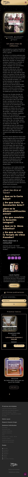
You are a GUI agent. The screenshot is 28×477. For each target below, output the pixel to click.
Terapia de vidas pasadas (8, 442)
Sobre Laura (6, 419)
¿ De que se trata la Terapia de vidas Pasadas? (14, 234)
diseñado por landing (14, 472)
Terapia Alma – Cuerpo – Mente (9, 436)
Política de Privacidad (14, 469)
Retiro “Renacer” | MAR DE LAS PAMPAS (11, 413)
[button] (9, 258)
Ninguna (14, 39)
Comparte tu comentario (15, 38)
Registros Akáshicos (7, 432)
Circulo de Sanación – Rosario (9, 412)
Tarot (3, 434)
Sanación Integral (6, 438)
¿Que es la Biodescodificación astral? (14, 211)
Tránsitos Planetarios (7, 431)
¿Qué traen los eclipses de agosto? (10, 410)
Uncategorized (14, 358)
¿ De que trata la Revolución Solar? (13, 203)
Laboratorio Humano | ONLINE (9, 408)
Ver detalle (19, 344)
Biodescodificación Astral (8, 440)
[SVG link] (6, 3)
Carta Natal (4, 427)
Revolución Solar (6, 429)
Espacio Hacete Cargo (9, 422)
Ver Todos (4, 415)
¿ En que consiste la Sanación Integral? (13, 220)
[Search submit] (14, 304)
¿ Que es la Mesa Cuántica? (13, 227)
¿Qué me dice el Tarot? (12, 191)
